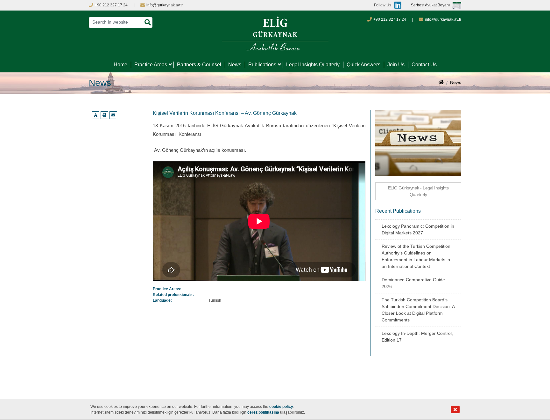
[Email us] (113, 115)
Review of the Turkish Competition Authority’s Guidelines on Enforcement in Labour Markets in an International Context (416, 256)
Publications (262, 64)
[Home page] (441, 83)
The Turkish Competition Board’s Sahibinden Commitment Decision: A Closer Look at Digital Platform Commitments (418, 309)
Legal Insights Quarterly (313, 64)
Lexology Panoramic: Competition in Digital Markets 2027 (418, 229)
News (234, 64)
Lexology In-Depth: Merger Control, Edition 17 (417, 337)
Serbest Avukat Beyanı (430, 5)
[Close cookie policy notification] (455, 410)
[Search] (147, 22)
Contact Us (424, 64)
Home (120, 64)
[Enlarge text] (95, 115)
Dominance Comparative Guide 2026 (413, 283)
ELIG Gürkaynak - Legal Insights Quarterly (418, 191)
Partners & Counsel (199, 64)
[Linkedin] (396, 5)
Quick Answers (363, 64)
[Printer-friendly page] (104, 115)
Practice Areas (150, 64)
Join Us (396, 64)
